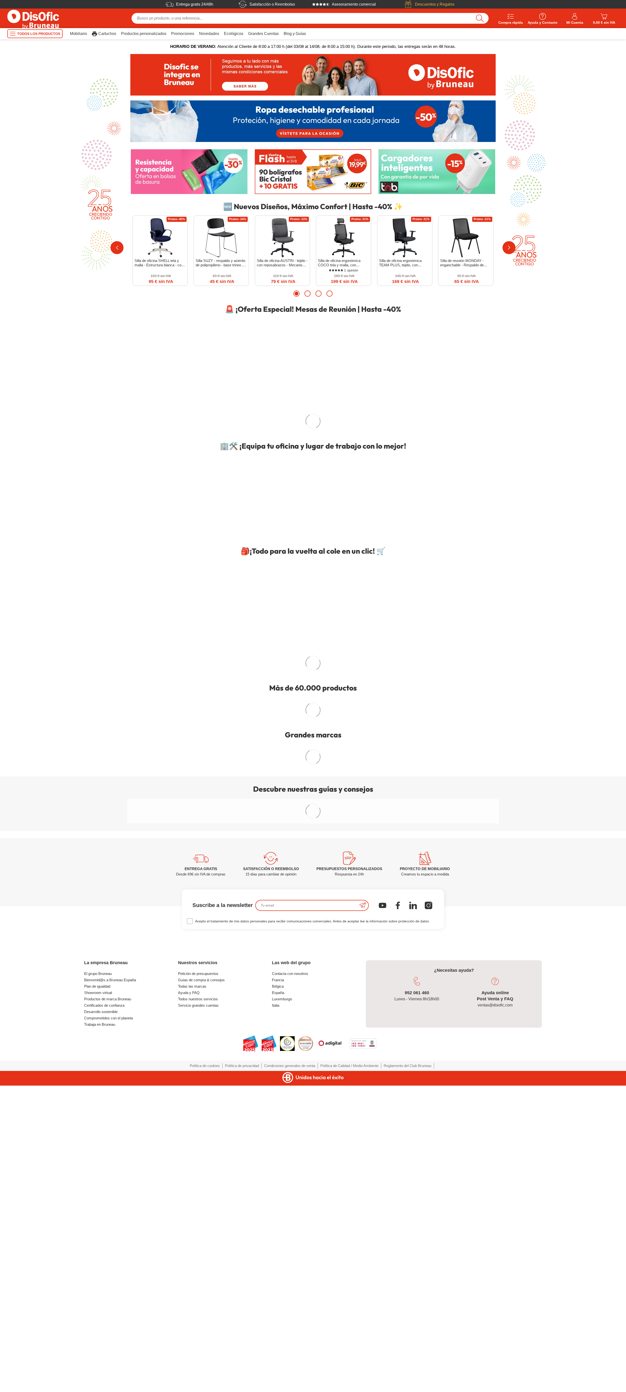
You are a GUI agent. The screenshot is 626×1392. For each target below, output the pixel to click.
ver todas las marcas (313, 830)
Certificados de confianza (104, 1289)
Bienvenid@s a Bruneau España (110, 1264)
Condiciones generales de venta (289, 1350)
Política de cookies (205, 1350)
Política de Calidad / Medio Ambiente (349, 1350)
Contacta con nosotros (290, 1258)
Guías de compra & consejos (201, 1264)
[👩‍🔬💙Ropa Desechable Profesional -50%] (313, 121)
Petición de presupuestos (198, 1258)
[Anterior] (117, 247)
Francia (278, 1264)
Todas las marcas (192, 1270)
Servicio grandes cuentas (198, 1289)
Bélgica (278, 1270)
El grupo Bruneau (98, 1258)
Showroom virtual (98, 1277)
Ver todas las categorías (309, 785)
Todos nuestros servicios (198, 1283)
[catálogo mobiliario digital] (266, 680)
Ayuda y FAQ (189, 1277)
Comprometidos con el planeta (108, 1302)
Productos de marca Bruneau (107, 1283)
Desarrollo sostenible (101, 1296)
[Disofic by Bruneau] (313, 75)
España (278, 1277)
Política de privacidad (242, 1350)
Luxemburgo (282, 1283)
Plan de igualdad (97, 1270)
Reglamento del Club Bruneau (407, 1350)
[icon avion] (363, 1189)
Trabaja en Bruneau (99, 1308)
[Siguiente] (509, 247)
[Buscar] (480, 18)
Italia (275, 1289)
